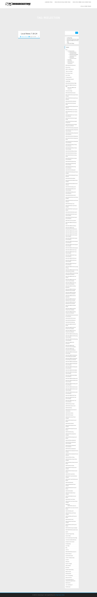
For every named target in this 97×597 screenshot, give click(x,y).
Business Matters (69, 553)
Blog (66, 547)
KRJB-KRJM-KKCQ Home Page (62, 2)
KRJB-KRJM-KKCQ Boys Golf (71, 186)
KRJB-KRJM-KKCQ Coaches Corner (72, 529)
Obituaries (67, 561)
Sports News (68, 75)
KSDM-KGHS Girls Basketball (71, 448)
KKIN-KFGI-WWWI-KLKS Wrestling (72, 333)
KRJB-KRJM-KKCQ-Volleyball (71, 101)
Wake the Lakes (68, 571)
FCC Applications (69, 77)
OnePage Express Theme (59, 594)
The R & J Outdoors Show (70, 557)
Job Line (67, 549)
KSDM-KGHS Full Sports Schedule (71, 527)
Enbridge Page (68, 543)
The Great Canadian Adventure (71, 539)
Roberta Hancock (24, 36)
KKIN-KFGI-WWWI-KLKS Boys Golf (72, 378)
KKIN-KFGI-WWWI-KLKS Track (71, 395)
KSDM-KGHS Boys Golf (69, 510)
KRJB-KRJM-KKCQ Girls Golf (71, 195)
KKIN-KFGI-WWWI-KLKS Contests (71, 230)
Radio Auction (68, 582)
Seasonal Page (68, 535)
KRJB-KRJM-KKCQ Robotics (71, 320)
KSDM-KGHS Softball (69, 490)
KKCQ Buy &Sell (68, 573)
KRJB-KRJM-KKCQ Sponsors (71, 65)
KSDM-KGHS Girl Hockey (70, 465)
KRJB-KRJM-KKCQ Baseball (70, 169)
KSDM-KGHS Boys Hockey (70, 457)
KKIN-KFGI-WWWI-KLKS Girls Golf (71, 386)
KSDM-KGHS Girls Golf (69, 519)
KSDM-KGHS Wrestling (70, 431)
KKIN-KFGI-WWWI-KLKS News (71, 225)
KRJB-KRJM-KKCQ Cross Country (71, 109)
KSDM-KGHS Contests (69, 412)
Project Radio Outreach (70, 79)
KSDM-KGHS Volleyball (70, 423)
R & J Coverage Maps (69, 575)
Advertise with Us (69, 577)
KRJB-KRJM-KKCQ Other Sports (71, 212)
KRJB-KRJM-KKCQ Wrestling (71, 161)
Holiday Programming (69, 569)
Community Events (71, 50)
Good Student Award (69, 555)
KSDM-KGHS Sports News (70, 403)
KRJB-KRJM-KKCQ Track (70, 203)
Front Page (67, 545)
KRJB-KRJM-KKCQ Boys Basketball (72, 127)
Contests (67, 559)
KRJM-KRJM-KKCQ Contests (71, 318)
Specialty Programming (70, 533)
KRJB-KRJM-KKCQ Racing (70, 322)
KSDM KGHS (68, 504)
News (66, 49)
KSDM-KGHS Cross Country (70, 499)
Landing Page (49, 2)
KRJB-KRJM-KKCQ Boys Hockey (71, 151)
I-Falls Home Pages (85, 6)
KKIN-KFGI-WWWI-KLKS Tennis (71, 249)
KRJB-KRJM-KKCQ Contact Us (71, 551)
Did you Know (68, 67)
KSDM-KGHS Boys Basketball (71, 440)
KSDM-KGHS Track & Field (70, 474)
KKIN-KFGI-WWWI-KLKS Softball (71, 370)
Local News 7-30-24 (29, 33)
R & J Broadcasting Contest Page (71, 537)
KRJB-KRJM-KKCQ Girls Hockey (71, 153)
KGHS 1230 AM (68, 565)
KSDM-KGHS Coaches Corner (70, 405)
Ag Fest (67, 531)
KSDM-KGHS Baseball (69, 482)
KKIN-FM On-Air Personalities (71, 220)
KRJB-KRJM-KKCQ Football (70, 92)
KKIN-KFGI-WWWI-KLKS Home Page (82, 2)
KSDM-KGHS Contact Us (72, 505)
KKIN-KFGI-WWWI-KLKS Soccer (71, 258)
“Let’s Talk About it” (69, 584)
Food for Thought (69, 563)
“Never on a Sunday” (69, 71)
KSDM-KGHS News (69, 407)
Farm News (69, 59)
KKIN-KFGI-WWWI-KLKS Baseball (71, 361)
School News (70, 60)
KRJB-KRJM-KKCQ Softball (70, 178)
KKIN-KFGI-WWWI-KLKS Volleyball (72, 247)
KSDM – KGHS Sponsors (70, 69)
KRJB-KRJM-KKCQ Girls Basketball (72, 136)
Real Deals (67, 567)
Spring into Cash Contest (70, 541)
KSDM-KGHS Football (69, 414)
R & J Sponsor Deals (69, 73)
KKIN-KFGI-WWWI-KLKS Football (71, 232)
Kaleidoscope (68, 586)
